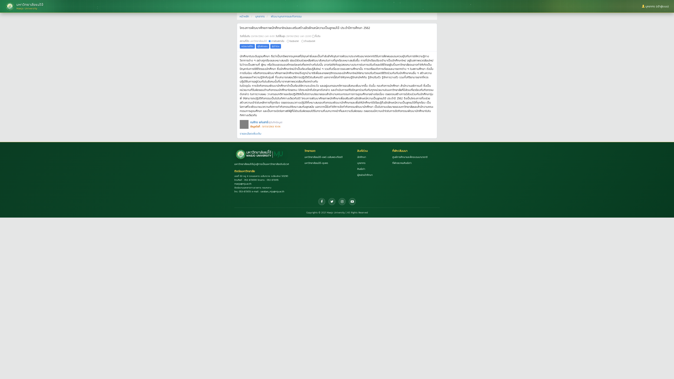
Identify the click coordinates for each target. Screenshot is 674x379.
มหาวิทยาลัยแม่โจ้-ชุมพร (316, 163)
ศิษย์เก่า (361, 169)
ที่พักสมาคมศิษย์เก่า (402, 163)
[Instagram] (342, 201)
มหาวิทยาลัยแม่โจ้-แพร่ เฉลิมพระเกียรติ (324, 157)
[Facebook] (321, 201)
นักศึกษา (361, 157)
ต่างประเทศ (309, 41)
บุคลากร (260, 16)
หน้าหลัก (244, 16)
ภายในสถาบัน (277, 41)
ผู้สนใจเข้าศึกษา (365, 175)
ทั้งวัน (317, 36)
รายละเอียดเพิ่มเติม (250, 133)
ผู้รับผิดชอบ (262, 46)
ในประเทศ (294, 41)
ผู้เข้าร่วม (275, 46)
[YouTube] (352, 201)
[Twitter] (331, 201)
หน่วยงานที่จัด (247, 46)
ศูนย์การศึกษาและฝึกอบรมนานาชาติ (410, 157)
